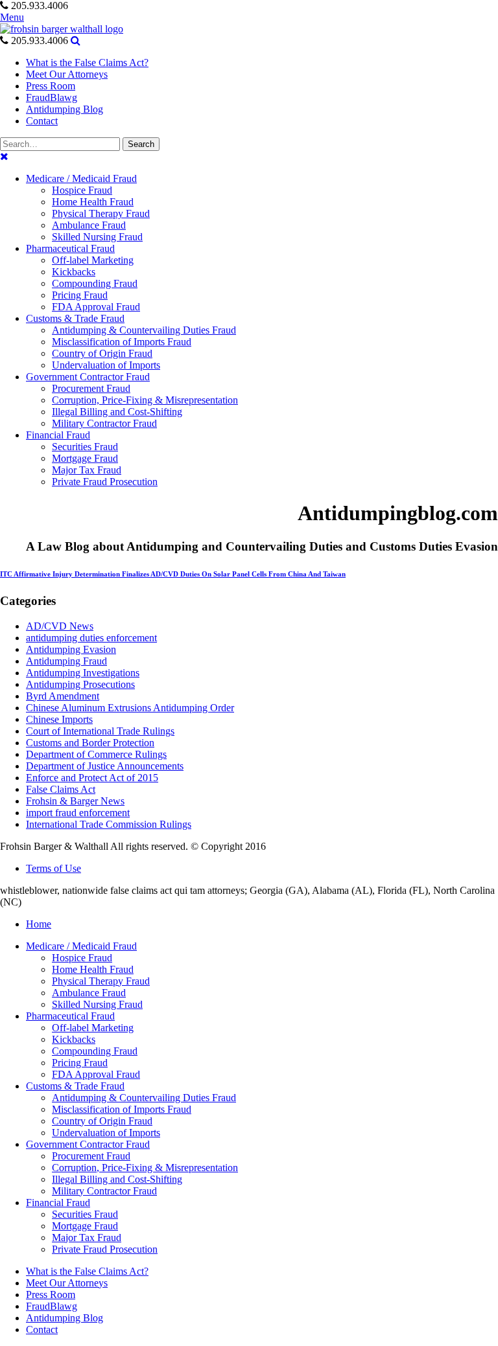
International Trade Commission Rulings (108, 824)
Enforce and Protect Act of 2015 (92, 777)
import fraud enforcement (78, 812)
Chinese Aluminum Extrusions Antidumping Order (130, 707)
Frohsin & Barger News (75, 800)
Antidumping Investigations (82, 672)
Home (38, 924)
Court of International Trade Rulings (100, 730)
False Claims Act (60, 789)
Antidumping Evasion (71, 649)
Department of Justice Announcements (105, 765)
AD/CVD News (59, 626)
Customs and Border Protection (90, 742)
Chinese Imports (59, 719)
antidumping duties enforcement (91, 637)
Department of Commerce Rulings (96, 754)
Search (141, 144)
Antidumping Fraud (66, 661)
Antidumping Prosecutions (80, 684)
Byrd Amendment (62, 696)
